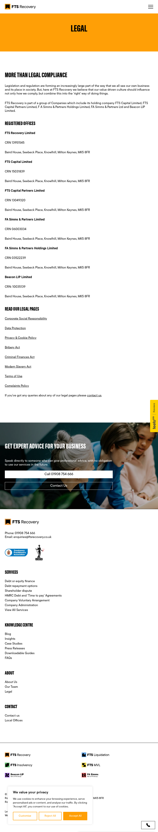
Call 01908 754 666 (59, 474)
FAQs (8, 658)
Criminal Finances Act (19, 357)
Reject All (50, 816)
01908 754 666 (25, 533)
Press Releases (15, 648)
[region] (50, 805)
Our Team (11, 687)
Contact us (12, 715)
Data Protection (15, 328)
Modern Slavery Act (18, 366)
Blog (8, 634)
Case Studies (13, 643)
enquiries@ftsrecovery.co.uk (32, 537)
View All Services (16, 610)
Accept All (75, 816)
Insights (10, 639)
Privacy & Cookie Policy (20, 338)
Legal (8, 691)
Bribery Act (12, 347)
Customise (25, 816)
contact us (94, 395)
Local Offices (14, 720)
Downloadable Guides (19, 653)
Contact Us (58, 486)
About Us (11, 682)
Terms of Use (13, 376)
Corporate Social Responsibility (26, 318)
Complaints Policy (17, 386)
